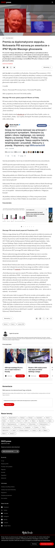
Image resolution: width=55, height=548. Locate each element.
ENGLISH (3, 478)
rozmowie (17, 269)
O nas (2, 461)
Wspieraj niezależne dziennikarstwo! (10, 447)
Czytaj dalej (20, 376)
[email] (47, 318)
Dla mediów (4, 498)
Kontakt (3, 472)
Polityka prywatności (6, 495)
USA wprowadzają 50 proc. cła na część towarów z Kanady (14, 370)
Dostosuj (34, 544)
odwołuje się (20, 114)
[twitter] (43, 318)
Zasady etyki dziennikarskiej (8, 489)
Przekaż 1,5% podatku (6, 466)
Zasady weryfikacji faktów (8, 487)
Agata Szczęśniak (14, 333)
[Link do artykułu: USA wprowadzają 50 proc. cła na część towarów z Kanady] (15, 356)
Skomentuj (46, 67)
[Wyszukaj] (52, 2)
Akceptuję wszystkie (46, 544)
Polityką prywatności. (26, 539)
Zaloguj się (8, 404)
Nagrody (3, 469)
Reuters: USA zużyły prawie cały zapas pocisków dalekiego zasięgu (37, 370)
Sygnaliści (3, 475)
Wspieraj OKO (4, 464)
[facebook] (40, 318)
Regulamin (4, 492)
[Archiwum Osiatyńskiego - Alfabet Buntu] (27, 532)
